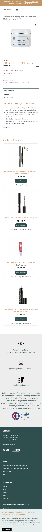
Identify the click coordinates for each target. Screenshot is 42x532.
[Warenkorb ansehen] (16, 10)
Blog (4, 474)
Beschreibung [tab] (9, 90)
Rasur (5, 486)
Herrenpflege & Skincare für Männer (23, 17)
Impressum (7, 471)
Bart (4, 495)
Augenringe (12, 82)
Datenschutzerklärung (12, 521)
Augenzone (19, 82)
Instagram (4, 451)
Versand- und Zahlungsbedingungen (15, 468)
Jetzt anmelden (8, 509)
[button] (36, 25)
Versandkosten (18, 70)
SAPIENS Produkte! (31, 2)
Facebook (7, 451)
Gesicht (5, 498)
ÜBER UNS (6, 431)
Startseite (6, 17)
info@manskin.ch (9, 444)
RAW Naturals (21, 265)
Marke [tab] (6, 94)
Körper (5, 492)
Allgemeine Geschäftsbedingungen (15, 466)
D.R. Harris (6, 60)
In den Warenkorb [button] (21, 181)
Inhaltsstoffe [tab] (8, 98)
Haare (5, 489)
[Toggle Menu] (37, 66)
